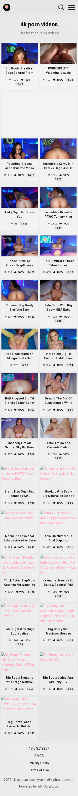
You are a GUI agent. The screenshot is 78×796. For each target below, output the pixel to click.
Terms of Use (39, 770)
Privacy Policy (39, 763)
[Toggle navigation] (71, 7)
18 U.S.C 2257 (39, 748)
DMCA (39, 756)
